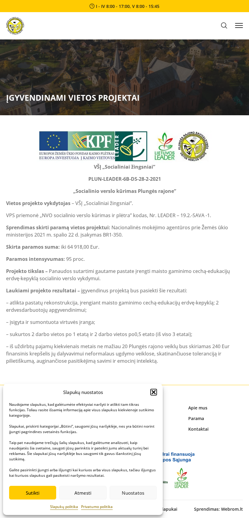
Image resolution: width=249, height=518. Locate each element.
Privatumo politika (97, 506)
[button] (154, 392)
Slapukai (168, 509)
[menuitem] (215, 408)
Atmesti (82, 493)
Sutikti (32, 493)
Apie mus (197, 408)
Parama (196, 418)
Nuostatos (133, 493)
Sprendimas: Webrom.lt (218, 509)
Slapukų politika (64, 506)
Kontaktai (198, 429)
